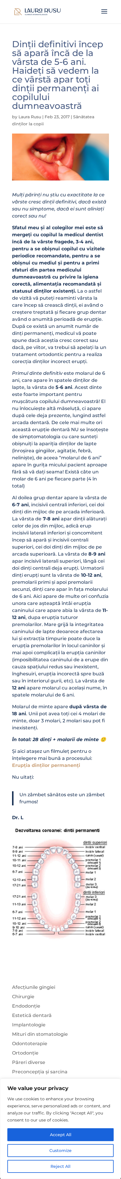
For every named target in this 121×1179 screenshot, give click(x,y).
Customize (60, 1150)
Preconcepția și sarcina (40, 1072)
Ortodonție (25, 1053)
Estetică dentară (32, 1015)
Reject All (60, 1166)
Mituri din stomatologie (40, 1034)
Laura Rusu (30, 116)
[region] (60, 1129)
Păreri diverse (28, 1062)
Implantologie (29, 1025)
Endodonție (26, 1006)
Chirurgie (23, 996)
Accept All (60, 1134)
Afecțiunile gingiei (33, 987)
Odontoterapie (29, 1043)
